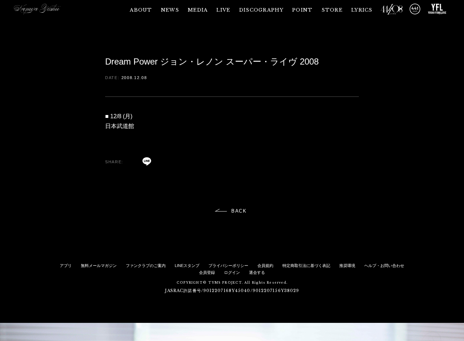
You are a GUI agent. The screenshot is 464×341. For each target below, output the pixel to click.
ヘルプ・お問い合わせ (384, 265)
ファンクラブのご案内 (146, 265)
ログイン (232, 272)
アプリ (66, 265)
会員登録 (207, 272)
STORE (332, 10)
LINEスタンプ (187, 265)
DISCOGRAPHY (261, 10)
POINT (302, 10)
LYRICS (362, 10)
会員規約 (265, 265)
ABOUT (141, 10)
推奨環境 (347, 265)
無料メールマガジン (99, 265)
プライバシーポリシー (228, 265)
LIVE (223, 10)
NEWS (170, 10)
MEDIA (198, 10)
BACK (239, 211)
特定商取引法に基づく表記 (306, 265)
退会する (257, 272)
